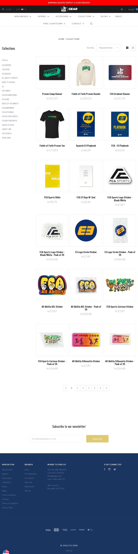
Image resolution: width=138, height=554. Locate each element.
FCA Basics (6, 73)
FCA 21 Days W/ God (86, 197)
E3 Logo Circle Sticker (86, 252)
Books (104, 16)
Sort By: (90, 47)
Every (27, 469)
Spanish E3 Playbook (86, 145)
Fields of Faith (8, 125)
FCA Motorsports (9, 120)
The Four (5, 69)
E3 (3, 86)
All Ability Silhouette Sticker (86, 361)
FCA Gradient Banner (120, 94)
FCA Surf (5, 99)
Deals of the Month (10, 103)
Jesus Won (6, 137)
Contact (77, 23)
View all (28, 491)
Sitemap (69, 550)
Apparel (42, 16)
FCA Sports (7, 133)
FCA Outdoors (8, 112)
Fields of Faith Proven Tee (52, 145)
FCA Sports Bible (52, 197)
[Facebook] (104, 469)
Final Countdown (53, 23)
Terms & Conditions (10, 503)
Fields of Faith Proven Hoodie (86, 94)
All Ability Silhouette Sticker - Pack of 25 (119, 362)
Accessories (62, 16)
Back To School (8, 82)
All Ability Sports (10, 78)
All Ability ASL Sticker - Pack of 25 (86, 308)
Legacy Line (6, 129)
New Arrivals (22, 16)
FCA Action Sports (10, 116)
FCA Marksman (8, 107)
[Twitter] (115, 469)
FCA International (9, 95)
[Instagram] (109, 469)
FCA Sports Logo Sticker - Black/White (119, 199)
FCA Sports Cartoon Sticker (119, 306)
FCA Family (6, 90)
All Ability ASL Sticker (52, 306)
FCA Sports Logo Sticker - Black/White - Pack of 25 (52, 253)
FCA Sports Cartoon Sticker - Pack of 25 (52, 362)
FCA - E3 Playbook (120, 145)
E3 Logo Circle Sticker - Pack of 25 (120, 253)
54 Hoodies (6, 65)
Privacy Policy (7, 507)
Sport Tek (28, 482)
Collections (85, 16)
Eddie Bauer (29, 486)
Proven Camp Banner (52, 94)
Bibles (118, 16)
